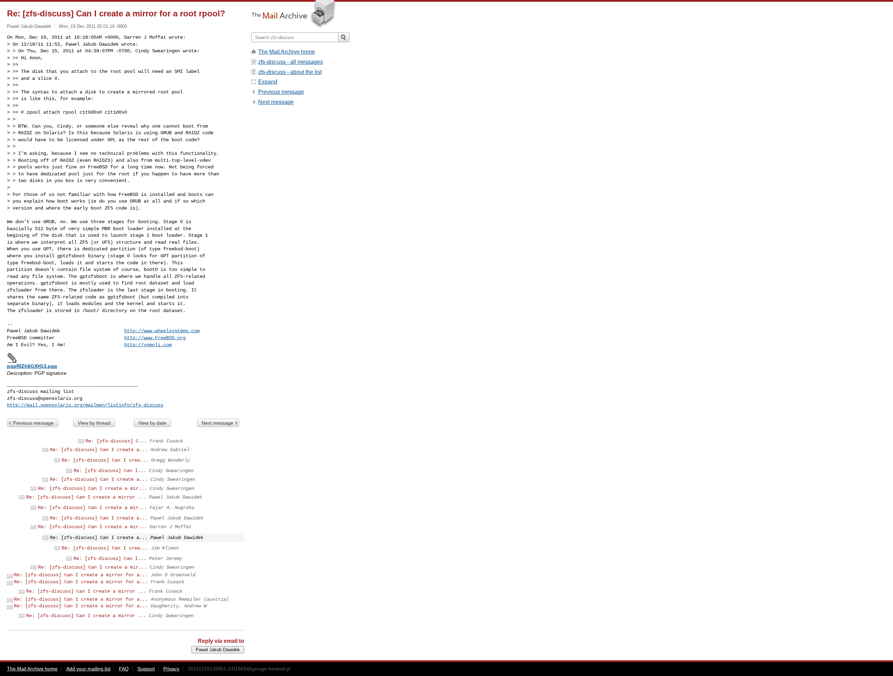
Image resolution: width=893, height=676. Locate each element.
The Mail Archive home (286, 52)
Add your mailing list (88, 668)
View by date (152, 423)
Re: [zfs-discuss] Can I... (110, 470)
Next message (217, 423)
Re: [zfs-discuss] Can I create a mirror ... (86, 497)
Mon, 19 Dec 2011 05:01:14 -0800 (93, 26)
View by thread (94, 423)
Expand (267, 82)
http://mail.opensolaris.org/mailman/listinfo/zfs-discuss (85, 405)
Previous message (33, 423)
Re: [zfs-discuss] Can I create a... (99, 450)
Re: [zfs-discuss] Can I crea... (105, 460)
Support (146, 668)
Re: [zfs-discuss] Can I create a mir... (92, 488)
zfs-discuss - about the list (290, 72)
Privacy (171, 668)
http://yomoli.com (148, 345)
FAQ (124, 668)
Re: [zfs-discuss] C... (116, 441)
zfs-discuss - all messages (290, 62)
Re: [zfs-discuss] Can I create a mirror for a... (81, 575)
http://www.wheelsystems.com (162, 331)
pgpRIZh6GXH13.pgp (32, 366)
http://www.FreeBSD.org (155, 338)
